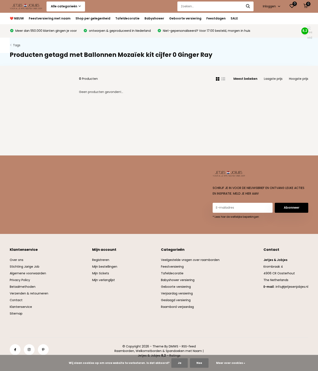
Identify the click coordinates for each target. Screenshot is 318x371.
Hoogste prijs (298, 79)
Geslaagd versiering (176, 300)
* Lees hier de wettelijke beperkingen (236, 217)
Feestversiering (172, 266)
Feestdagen (216, 18)
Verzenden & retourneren (29, 293)
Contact (16, 300)
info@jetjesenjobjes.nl (292, 287)
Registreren (100, 260)
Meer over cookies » (230, 363)
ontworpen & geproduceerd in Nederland (119, 31)
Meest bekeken (245, 79)
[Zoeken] (248, 6)
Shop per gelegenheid (92, 18)
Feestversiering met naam (50, 18)
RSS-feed (189, 346)
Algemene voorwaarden (28, 273)
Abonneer (291, 207)
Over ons (16, 260)
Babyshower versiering (177, 280)
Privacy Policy (20, 280)
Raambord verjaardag (177, 307)
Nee (199, 363)
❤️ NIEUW (17, 18)
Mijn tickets (100, 273)
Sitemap (16, 313)
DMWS (173, 346)
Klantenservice (21, 307)
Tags (16, 45)
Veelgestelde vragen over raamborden (190, 260)
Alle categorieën (64, 6)
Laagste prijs (273, 79)
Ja (179, 363)
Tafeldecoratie (127, 18)
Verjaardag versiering (177, 293)
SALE (234, 18)
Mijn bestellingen (104, 266)
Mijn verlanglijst (103, 280)
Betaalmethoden (22, 287)
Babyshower (154, 18)
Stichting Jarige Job (24, 266)
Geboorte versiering (185, 18)
